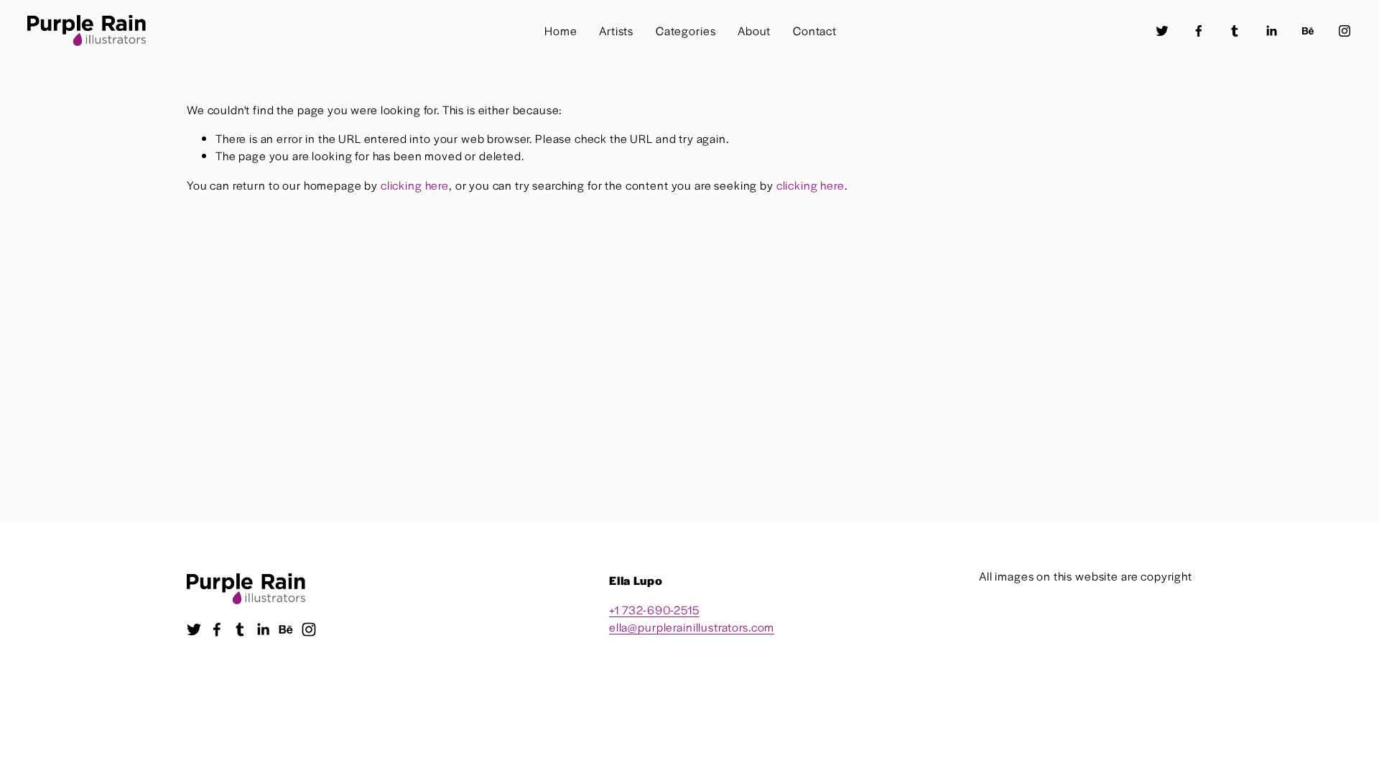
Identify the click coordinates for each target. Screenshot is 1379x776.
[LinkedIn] (1271, 31)
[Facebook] (1199, 31)
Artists (616, 30)
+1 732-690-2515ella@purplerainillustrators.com (691, 618)
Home (560, 30)
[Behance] (1308, 31)
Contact (815, 30)
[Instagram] (1344, 31)
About (754, 30)
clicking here (415, 185)
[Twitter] (1162, 31)
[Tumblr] (1234, 31)
